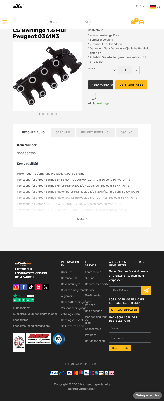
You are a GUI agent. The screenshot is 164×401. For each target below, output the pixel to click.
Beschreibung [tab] (33, 132)
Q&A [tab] (127, 132)
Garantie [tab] (63, 132)
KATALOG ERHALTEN (124, 309)
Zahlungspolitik (70, 314)
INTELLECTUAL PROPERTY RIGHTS (82, 363)
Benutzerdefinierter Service (94, 287)
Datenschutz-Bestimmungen (70, 281)
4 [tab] (52, 114)
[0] (133, 22)
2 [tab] (43, 114)
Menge (92, 68)
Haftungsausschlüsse (70, 320)
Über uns (66, 272)
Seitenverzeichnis (70, 326)
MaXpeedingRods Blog (94, 320)
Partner (90, 305)
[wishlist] (94, 94)
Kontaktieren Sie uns (93, 275)
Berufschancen (94, 341)
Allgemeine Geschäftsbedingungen (70, 299)
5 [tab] (56, 114)
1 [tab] (39, 114)
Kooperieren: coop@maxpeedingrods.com (31, 323)
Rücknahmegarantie (70, 290)
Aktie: (92, 103)
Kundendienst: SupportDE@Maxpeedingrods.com (34, 311)
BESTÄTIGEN (120, 348)
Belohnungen (93, 311)
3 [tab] (48, 114)
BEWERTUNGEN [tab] (95, 132)
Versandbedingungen (70, 308)
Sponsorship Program (93, 332)
